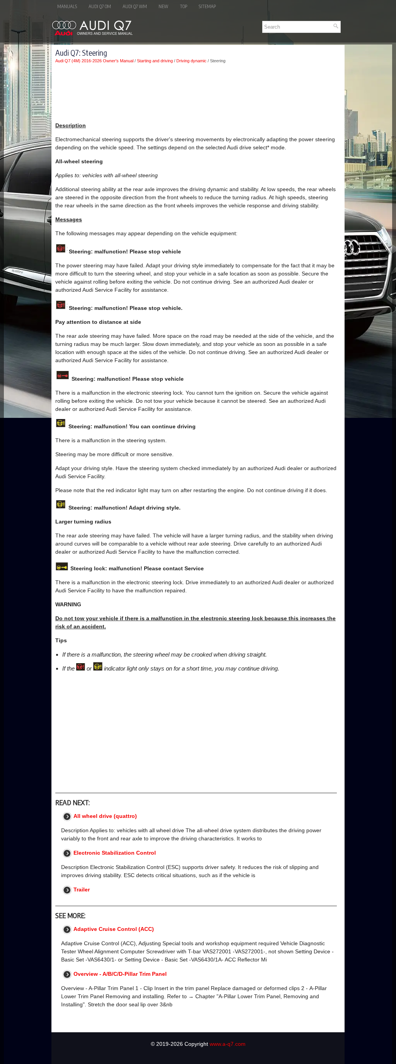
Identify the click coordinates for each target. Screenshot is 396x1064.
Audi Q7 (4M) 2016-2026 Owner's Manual (94, 60)
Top (183, 6)
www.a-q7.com (228, 1044)
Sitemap (207, 6)
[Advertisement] (196, 92)
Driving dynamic (191, 60)
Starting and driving (155, 60)
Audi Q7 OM (100, 6)
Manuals (67, 6)
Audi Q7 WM (135, 6)
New (163, 6)
